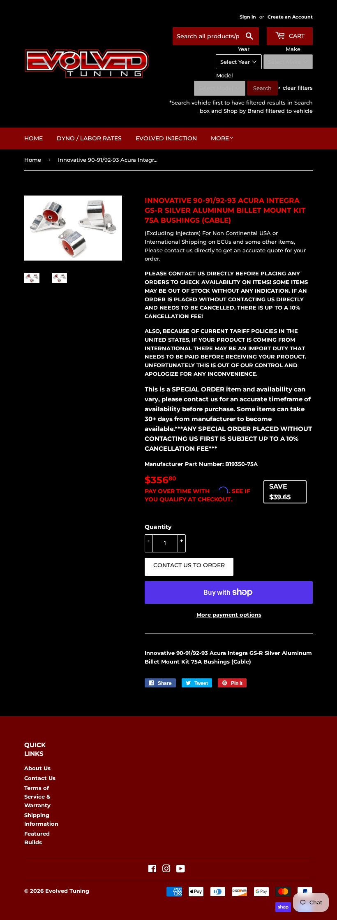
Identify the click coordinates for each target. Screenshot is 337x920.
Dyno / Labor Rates (89, 138)
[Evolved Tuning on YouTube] (180, 869)
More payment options (228, 614)
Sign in (248, 17)
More (220, 138)
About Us (37, 768)
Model (224, 75)
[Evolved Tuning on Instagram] (166, 869)
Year (243, 49)
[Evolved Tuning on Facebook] (152, 869)
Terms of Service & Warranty (37, 796)
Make (293, 49)
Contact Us (39, 778)
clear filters (295, 87)
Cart (296, 36)
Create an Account (290, 17)
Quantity (158, 527)
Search (262, 88)
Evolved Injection (166, 138)
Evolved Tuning (67, 890)
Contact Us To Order (189, 565)
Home (33, 138)
